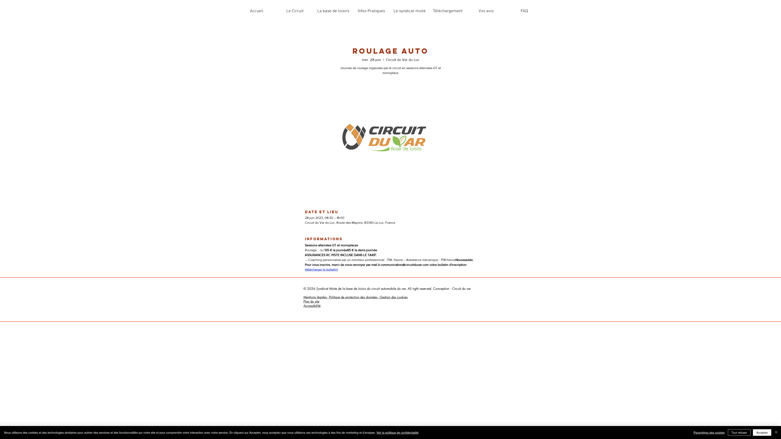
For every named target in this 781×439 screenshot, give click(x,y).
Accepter (762, 432)
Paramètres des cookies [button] (709, 432)
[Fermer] (776, 432)
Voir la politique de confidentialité (397, 432)
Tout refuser (739, 432)
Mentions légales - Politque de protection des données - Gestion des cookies (355, 297)
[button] (295, 11)
